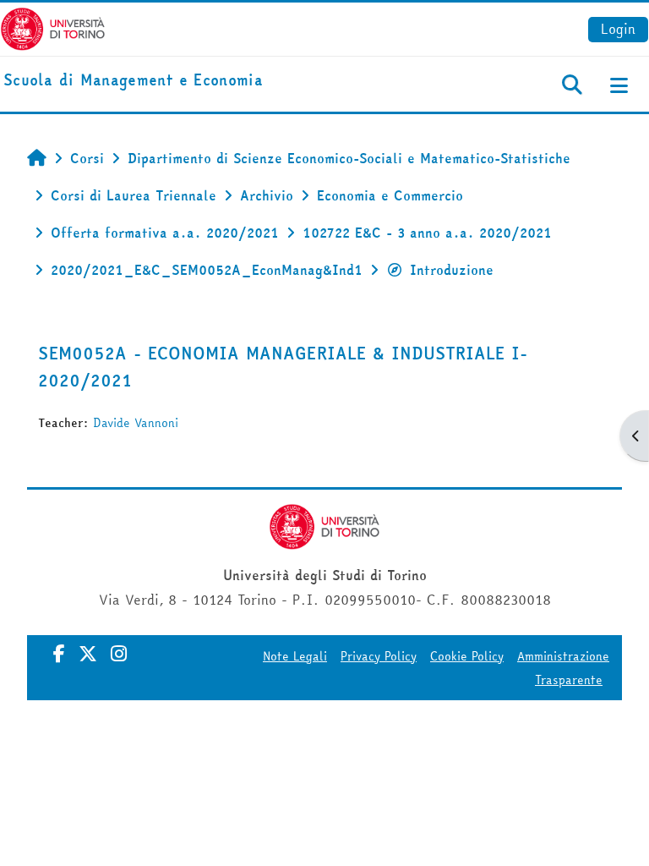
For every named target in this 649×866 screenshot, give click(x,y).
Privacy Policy (379, 656)
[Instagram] (119, 653)
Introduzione (452, 270)
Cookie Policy (467, 656)
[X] (88, 653)
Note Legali (295, 656)
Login (618, 29)
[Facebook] (59, 653)
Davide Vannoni (135, 423)
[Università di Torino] (53, 27)
